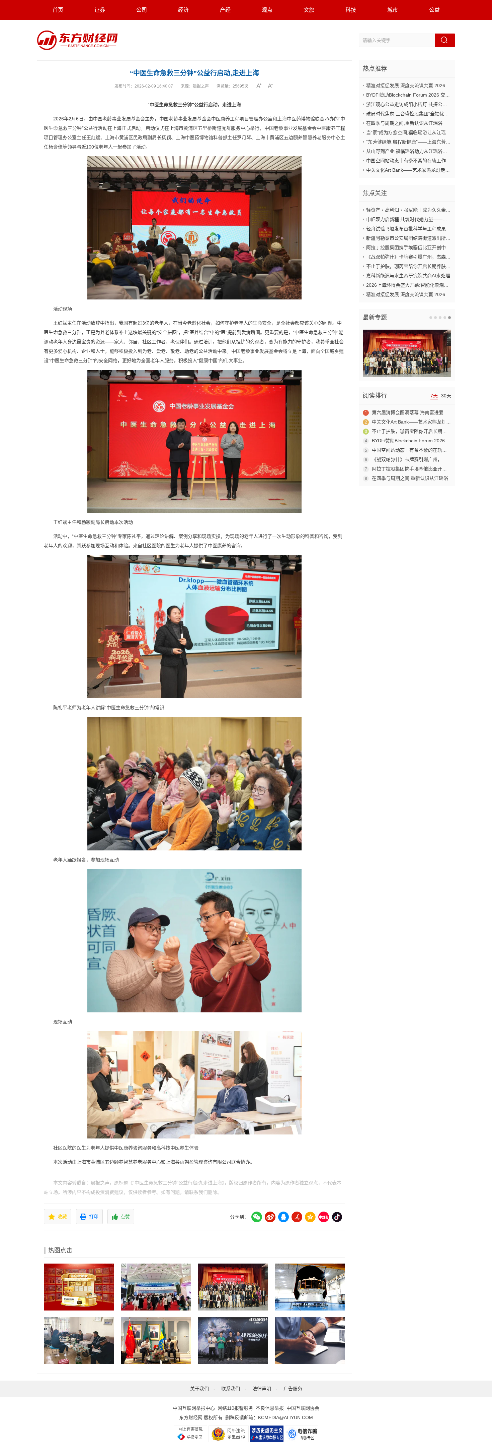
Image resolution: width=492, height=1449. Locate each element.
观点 (267, 10)
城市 (392, 10)
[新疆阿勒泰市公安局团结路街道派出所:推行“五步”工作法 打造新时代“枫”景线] (79, 1340)
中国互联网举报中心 (194, 1408)
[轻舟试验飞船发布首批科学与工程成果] (310, 1287)
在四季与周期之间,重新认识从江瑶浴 (404, 123)
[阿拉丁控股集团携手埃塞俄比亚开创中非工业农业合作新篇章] (156, 1340)
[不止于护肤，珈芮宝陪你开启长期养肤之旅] (310, 1340)
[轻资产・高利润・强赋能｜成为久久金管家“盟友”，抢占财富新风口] (79, 1287)
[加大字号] (261, 86)
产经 (225, 10)
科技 (350, 10)
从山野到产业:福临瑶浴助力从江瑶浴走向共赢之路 (418, 151)
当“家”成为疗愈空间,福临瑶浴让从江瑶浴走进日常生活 (422, 132)
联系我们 (230, 1388)
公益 (434, 10)
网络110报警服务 (235, 1408)
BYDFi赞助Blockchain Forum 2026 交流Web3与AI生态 (423, 95)
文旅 (309, 10)
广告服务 (292, 1388)
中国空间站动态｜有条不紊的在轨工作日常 (410, 160)
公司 (141, 10)
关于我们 (199, 1388)
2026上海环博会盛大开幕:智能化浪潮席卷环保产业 (419, 285)
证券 (99, 10)
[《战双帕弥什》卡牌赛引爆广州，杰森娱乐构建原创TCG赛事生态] (233, 1340)
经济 (183, 10)
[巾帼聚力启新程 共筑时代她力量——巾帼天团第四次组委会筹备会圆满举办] (233, 1287)
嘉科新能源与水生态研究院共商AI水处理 (408, 275)
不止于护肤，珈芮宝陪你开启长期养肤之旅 (410, 266)
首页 (58, 10)
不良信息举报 (270, 1408)
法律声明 (261, 1388)
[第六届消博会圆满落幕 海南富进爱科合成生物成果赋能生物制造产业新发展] (156, 1287)
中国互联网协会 (302, 1408)
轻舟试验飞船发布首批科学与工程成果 (406, 228)
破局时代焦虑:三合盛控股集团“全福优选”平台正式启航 (422, 113)
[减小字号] (272, 86)
